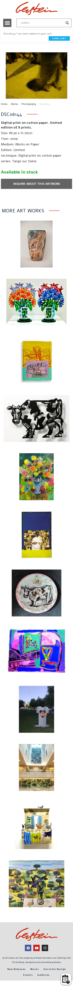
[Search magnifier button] (67, 23)
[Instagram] (45, 948)
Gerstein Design (54, 969)
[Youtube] (36, 948)
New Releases (16, 969)
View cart (59, 38)
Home (4, 104)
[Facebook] (28, 948)
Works (14, 104)
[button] (7, 23)
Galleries (43, 974)
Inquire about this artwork (36, 184)
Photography (29, 104)
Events (28, 974)
